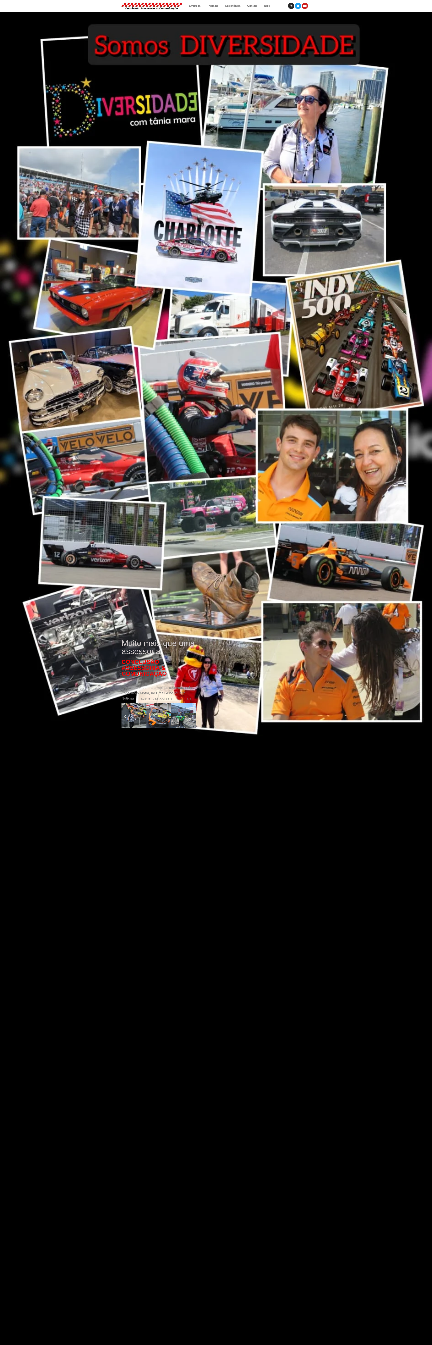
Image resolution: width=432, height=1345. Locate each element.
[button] (125, 716)
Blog (267, 5)
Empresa (194, 5)
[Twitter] (298, 6)
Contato (252, 5)
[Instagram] (291, 6)
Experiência (232, 5)
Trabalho (213, 5)
